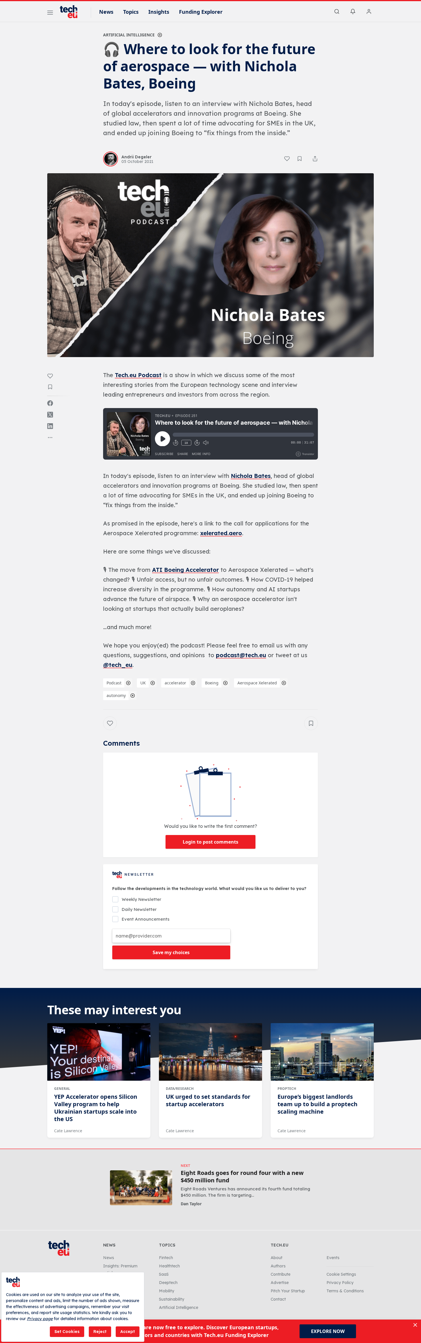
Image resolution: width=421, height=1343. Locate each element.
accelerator (175, 683)
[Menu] (50, 13)
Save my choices (171, 952)
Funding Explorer (201, 11)
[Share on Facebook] (50, 403)
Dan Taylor (191, 1203)
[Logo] (71, 11)
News (106, 11)
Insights (158, 11)
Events (332, 1257)
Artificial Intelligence (129, 35)
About (276, 1257)
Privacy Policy (339, 1282)
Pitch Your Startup (288, 1290)
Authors (278, 1266)
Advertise (280, 1282)
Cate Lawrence (68, 1130)
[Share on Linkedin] (50, 426)
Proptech (287, 1088)
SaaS (164, 1274)
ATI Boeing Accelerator (185, 569)
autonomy (116, 695)
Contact (278, 1299)
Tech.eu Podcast (138, 375)
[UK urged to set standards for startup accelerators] (210, 1052)
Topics (131, 11)
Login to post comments (210, 842)
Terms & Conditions (345, 1290)
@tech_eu (117, 664)
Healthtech (169, 1266)
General (62, 1088)
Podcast (114, 683)
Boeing (212, 683)
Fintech (166, 1257)
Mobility (166, 1290)
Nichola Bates (251, 475)
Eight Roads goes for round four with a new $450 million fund (242, 1176)
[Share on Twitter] (50, 415)
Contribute (280, 1274)
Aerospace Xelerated (257, 683)
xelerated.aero (221, 533)
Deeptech (168, 1282)
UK (143, 683)
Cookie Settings (341, 1274)
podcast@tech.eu (241, 655)
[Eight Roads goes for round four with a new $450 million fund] (141, 1187)
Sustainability (171, 1299)
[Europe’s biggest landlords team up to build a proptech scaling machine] (322, 1052)
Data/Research (180, 1088)
